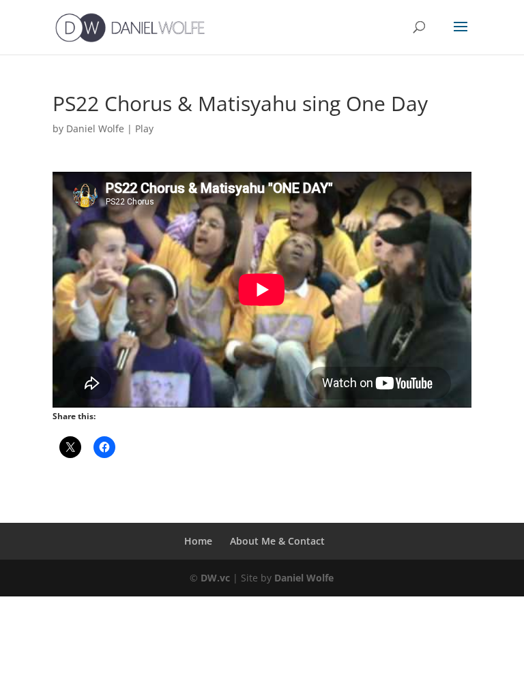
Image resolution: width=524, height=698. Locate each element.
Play (144, 128)
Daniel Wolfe (95, 128)
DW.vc (215, 577)
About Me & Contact (277, 540)
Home (198, 540)
